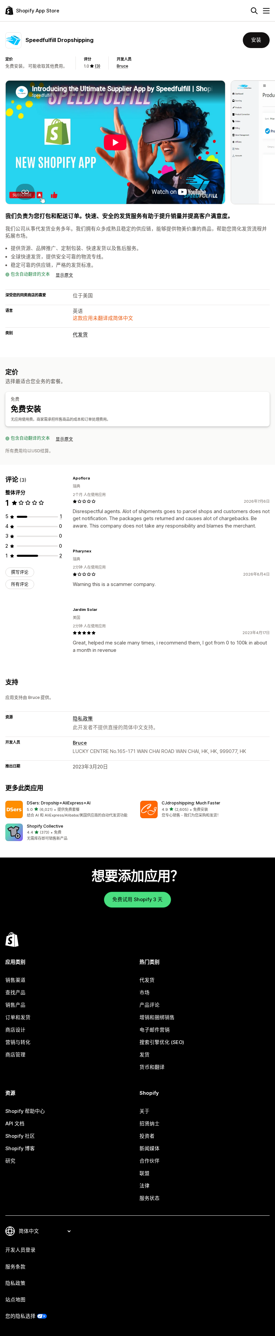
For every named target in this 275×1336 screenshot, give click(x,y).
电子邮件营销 (155, 1030)
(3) (97, 66)
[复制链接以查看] (94, 478)
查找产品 (15, 993)
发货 (145, 1055)
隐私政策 (83, 719)
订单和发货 (18, 1017)
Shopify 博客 (20, 1148)
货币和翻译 (152, 1067)
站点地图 (15, 1300)
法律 (145, 1186)
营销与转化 (18, 1042)
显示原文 (64, 275)
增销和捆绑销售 (157, 1017)
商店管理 (15, 1055)
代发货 (80, 335)
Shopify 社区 (20, 1136)
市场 (145, 993)
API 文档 (14, 1124)
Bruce (122, 66)
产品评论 (150, 1005)
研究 (10, 1161)
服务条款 (15, 1267)
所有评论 (20, 584)
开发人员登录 (20, 1250)
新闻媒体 (150, 1148)
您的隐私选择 (20, 1316)
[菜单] (266, 10)
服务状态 (150, 1198)
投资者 (147, 1136)
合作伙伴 (150, 1161)
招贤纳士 (150, 1124)
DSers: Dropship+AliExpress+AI (59, 802)
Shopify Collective (45, 826)
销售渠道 (15, 980)
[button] (70, 810)
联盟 (145, 1173)
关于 (145, 1111)
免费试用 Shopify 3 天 (137, 899)
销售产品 (15, 1005)
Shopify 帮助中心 (25, 1111)
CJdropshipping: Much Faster (191, 802)
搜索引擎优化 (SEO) (162, 1042)
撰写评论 (20, 572)
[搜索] (254, 10)
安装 (256, 40)
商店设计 (15, 1030)
